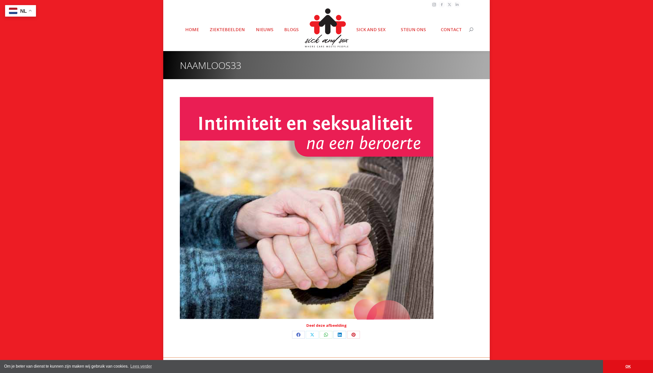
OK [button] (628, 366)
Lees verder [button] (141, 366)
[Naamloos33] (326, 208)
